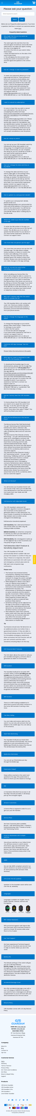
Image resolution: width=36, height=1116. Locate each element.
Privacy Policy (5, 1068)
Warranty (4, 1063)
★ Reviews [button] (34, 559)
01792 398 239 (21, 1027)
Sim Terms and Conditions (9, 1070)
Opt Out (3, 1052)
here (19, 28)
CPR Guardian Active (7, 1087)
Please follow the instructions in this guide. (17, 351)
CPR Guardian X (5, 1091)
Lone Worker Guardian (7, 1093)
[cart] (34, 3)
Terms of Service (6, 1066)
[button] (2, 3)
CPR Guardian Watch (15, 1111)
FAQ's (2, 1061)
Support (3, 1076)
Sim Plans (4, 1072)
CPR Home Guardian (7, 1085)
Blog (2, 1048)
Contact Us (4, 1050)
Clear (21, 19)
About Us (3, 1046)
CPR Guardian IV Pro (7, 1089)
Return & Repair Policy (7, 1074)
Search (15, 19)
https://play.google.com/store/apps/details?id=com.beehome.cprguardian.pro (18, 374)
